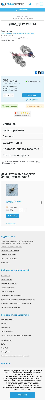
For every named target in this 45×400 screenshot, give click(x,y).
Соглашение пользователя (10, 251)
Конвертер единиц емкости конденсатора (16, 303)
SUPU (3, 344)
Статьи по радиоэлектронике (11, 295)
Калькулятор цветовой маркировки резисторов (17, 299)
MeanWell (4, 348)
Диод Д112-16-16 (13, 201)
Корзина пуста (37, 4)
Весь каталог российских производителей (16, 335)
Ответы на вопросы (8, 291)
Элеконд (4, 323)
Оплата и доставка (7, 288)
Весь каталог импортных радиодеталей (15, 356)
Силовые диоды (7, 331)
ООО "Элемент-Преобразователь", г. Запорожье (17, 33)
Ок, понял (22, 395)
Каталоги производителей (10, 307)
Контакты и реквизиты (9, 284)
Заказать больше (36, 106)
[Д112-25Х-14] (22, 56)
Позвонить (24, 10)
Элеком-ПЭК (5, 327)
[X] (39, 72)
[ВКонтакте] (36, 72)
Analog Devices (6, 352)
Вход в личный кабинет (8, 259)
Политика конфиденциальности (11, 247)
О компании (5, 276)
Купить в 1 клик (11, 106)
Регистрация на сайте (8, 255)
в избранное (33, 100)
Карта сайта (5, 262)
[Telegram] (42, 72)
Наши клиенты (6, 280)
